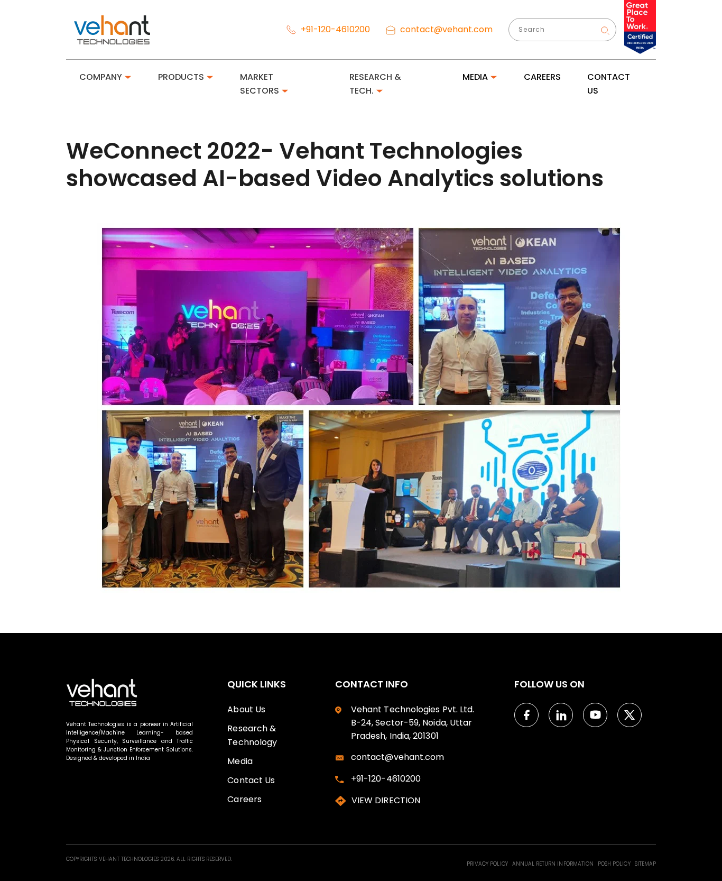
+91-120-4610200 (334, 29)
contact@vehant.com (445, 29)
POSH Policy (615, 864)
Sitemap (645, 864)
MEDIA (475, 77)
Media (239, 761)
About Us (246, 709)
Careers (244, 799)
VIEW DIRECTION (385, 800)
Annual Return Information (553, 864)
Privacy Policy (488, 864)
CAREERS (542, 77)
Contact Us (251, 780)
